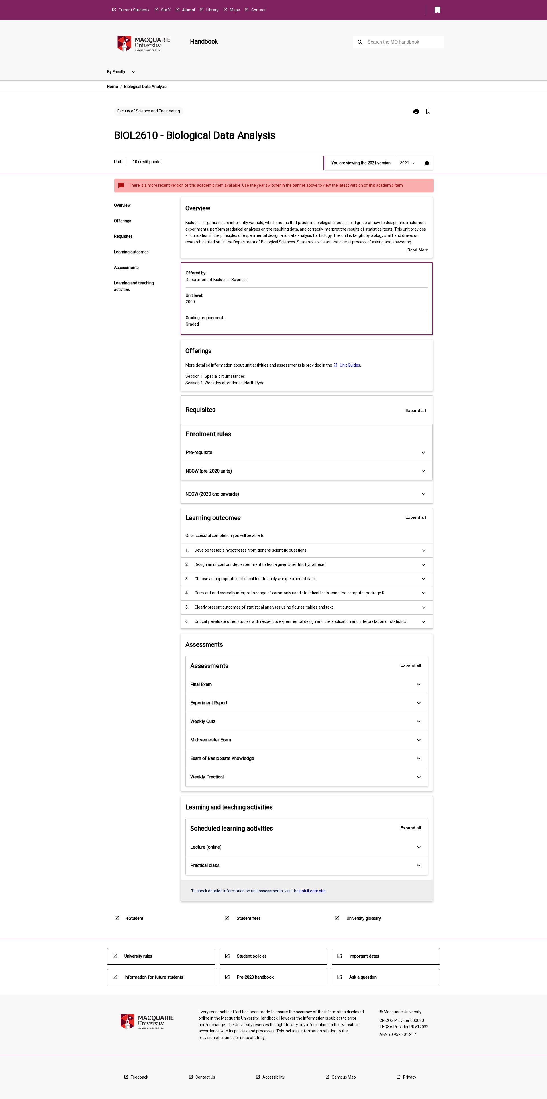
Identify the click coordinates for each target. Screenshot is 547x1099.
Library (212, 10)
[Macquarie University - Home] (144, 45)
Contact (258, 10)
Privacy (409, 1077)
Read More (417, 250)
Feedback (139, 1077)
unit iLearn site (312, 891)
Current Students (134, 10)
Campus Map (344, 1077)
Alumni (188, 10)
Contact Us (205, 1077)
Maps (235, 10)
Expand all (415, 410)
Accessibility (273, 1077)
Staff (166, 10)
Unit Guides (350, 365)
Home (112, 86)
